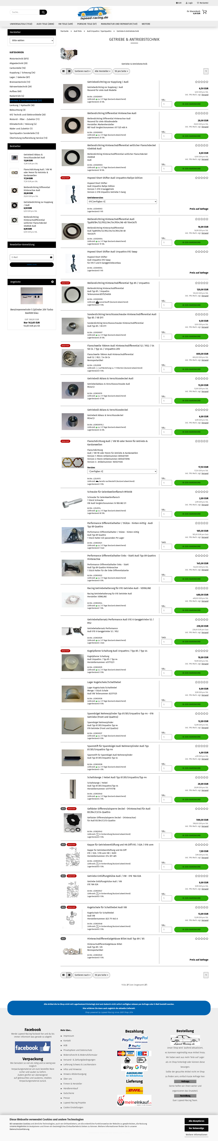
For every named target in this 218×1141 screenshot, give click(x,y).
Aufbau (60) (15, 91)
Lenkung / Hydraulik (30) (22, 105)
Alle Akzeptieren (196, 1121)
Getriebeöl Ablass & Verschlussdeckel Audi (110, 378)
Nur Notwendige (196, 1128)
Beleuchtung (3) (17, 110)
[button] (63, 71)
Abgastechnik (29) (18, 63)
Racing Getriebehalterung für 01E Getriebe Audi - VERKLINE (119, 588)
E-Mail (156, 1004)
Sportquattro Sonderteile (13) (24, 133)
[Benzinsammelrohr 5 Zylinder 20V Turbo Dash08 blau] (32, 295)
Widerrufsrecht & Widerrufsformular (80, 1055)
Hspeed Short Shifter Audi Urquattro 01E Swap (112, 251)
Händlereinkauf (70, 1088)
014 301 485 (111, 856)
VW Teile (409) (65, 24)
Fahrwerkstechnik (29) (21, 86)
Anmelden (32, 265)
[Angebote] (52, 282)
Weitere (146, 24)
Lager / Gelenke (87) (20, 77)
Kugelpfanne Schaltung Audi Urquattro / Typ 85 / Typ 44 (117, 650)
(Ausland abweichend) (117, 99)
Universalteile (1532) (21, 24)
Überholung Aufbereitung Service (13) (28, 138)
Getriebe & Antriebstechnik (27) (26, 100)
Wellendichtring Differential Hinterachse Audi (111, 113)
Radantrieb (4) (17, 96)
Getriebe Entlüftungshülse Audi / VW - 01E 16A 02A (114, 876)
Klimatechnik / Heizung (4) (23, 124)
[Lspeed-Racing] (94, 13)
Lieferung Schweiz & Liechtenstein (79, 1064)
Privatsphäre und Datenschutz (77, 1050)
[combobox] (82, 71)
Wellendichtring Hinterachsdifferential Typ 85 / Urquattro (118, 283)
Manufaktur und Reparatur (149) (119, 24)
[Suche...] (43, 12)
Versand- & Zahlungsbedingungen (79, 1060)
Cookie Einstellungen (73, 1107)
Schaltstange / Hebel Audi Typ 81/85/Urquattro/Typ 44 (117, 777)
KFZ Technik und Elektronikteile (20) (28, 114)
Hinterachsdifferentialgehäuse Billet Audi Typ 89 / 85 (115, 938)
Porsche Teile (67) (87, 24)
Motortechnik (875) (19, 58)
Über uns (67, 1079)
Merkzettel (203, 3)
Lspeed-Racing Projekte (74, 1102)
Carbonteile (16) (18, 68)
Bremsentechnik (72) (20, 82)
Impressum (68, 1036)
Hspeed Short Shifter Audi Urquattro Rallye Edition (115, 177)
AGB (65, 1045)
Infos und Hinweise (72, 1069)
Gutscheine (68, 1093)
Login (190, 3)
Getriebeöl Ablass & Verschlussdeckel (107, 409)
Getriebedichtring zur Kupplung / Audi (108, 81)
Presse (66, 1098)
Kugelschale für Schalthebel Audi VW (107, 907)
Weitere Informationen (196, 1134)
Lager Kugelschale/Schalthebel (104, 682)
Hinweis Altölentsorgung (74, 1074)
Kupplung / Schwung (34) (22, 72)
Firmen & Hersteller (72, 1083)
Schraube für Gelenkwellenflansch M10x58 (109, 491)
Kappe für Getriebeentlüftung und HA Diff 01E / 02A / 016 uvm (120, 844)
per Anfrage (144, 1004)
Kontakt (67, 1040)
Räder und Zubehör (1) (21, 128)
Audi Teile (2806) (45, 24)
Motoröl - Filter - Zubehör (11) (24, 119)
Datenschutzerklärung (19, 1129)
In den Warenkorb (191, 104)
